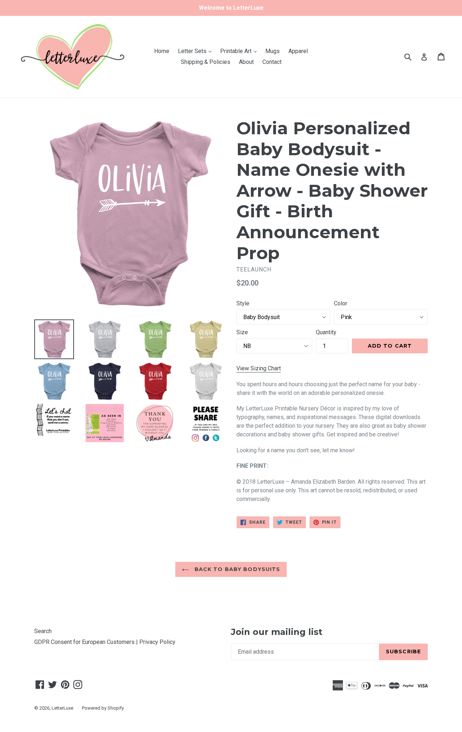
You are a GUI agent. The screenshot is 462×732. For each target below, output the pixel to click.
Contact (272, 61)
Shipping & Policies (205, 61)
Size (242, 332)
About (246, 61)
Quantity (326, 332)
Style (242, 303)
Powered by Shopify (103, 708)
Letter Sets (196, 51)
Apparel (298, 51)
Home (161, 51)
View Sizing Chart (258, 368)
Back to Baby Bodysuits (236, 569)
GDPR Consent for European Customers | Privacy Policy (104, 642)
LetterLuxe (62, 708)
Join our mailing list (276, 632)
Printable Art (240, 51)
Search (43, 631)
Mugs (272, 51)
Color (340, 303)
